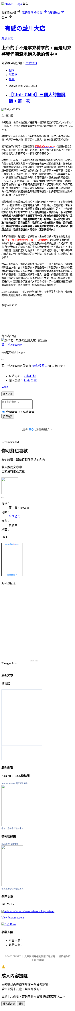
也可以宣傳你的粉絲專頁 (12, 828)
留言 (45, 365)
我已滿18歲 (9, 1003)
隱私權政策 (64, 956)
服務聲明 (39, 960)
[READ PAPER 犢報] (12, 885)
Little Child (30, 380)
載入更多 (7, 394)
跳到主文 (7, 38)
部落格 (13, 74)
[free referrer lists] (27, 911)
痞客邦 (36, 365)
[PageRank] (8, 924)
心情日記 (30, 376)
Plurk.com (34, 661)
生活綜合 (31, 63)
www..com (12, 544)
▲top (4, 386)
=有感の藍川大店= (25, 28)
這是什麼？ (12, 575)
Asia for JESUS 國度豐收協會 (14, 783)
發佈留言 (7, 416)
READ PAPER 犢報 (9, 844)
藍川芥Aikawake (11, 344)
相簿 (12, 70)
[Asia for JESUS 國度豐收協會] (12, 824)
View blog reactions (12, 917)
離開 (21, 1003)
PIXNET (17, 956)
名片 (12, 79)
